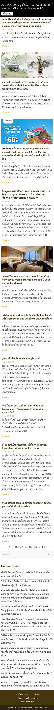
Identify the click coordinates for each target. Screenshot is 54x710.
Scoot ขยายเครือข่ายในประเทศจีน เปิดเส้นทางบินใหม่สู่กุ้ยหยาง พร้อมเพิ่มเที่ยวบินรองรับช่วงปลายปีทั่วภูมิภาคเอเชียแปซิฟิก (26, 610)
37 (21, 546)
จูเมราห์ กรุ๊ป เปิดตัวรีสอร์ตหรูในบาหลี (21, 358)
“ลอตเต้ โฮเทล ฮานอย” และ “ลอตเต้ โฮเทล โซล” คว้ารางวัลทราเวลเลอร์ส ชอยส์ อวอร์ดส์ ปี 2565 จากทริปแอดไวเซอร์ (26, 280)
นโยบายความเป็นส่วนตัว (12, 8)
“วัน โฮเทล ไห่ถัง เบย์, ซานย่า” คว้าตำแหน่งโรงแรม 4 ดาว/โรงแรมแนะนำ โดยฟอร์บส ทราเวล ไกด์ (23, 409)
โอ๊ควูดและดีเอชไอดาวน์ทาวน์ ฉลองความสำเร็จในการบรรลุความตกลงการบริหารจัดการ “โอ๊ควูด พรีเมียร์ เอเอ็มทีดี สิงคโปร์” (26, 194)
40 (35, 546)
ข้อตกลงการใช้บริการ (37, 8)
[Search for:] (27, 554)
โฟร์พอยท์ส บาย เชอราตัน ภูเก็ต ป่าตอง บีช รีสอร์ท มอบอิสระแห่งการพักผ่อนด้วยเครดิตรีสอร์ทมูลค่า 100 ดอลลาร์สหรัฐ (27, 639)
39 (30, 546)
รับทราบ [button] (7, 13)
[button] (28, 694)
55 (43, 546)
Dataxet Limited (26, 707)
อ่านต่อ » (5, 182)
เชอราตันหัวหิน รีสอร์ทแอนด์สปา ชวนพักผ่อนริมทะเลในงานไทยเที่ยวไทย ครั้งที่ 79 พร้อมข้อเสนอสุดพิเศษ (26, 652)
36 (16, 546)
